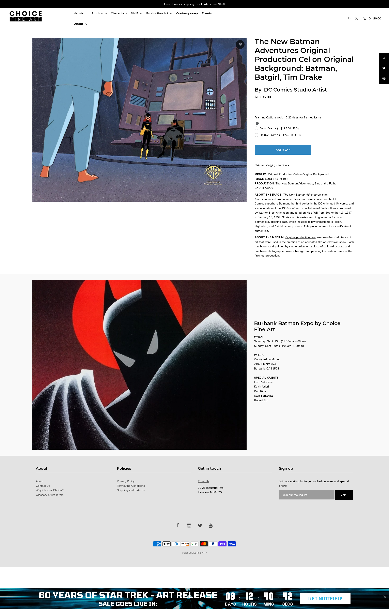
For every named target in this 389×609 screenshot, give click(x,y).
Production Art (157, 13)
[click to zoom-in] (240, 44)
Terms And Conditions (131, 485)
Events (207, 13)
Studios (98, 13)
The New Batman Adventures (302, 194)
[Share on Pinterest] (384, 78)
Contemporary (187, 13)
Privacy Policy (126, 481)
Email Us (203, 481)
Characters (119, 13)
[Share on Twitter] (384, 68)
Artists (79, 13)
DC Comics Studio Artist (295, 90)
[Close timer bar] (385, 596)
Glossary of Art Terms (49, 494)
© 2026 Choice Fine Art (194, 553)
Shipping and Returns (131, 490)
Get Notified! (325, 598)
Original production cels (300, 237)
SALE (135, 13)
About (79, 24)
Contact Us (43, 485)
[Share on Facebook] (384, 58)
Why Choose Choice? (50, 490)
